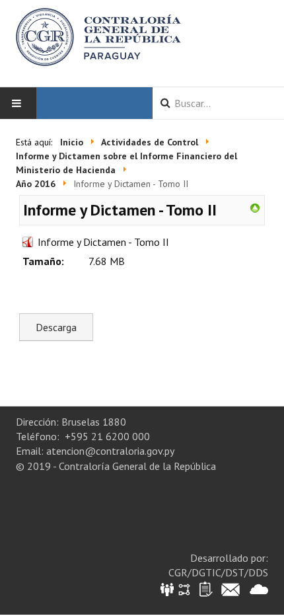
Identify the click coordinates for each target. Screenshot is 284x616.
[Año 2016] (255, 206)
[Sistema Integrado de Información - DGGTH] (168, 589)
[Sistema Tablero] (205, 589)
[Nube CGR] (259, 589)
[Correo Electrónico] (230, 589)
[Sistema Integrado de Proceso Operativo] (184, 589)
